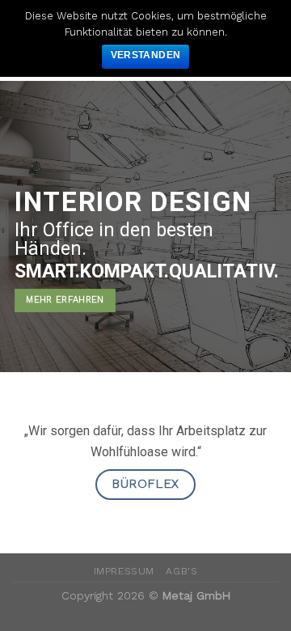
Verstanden (146, 55)
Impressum (124, 571)
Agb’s (181, 571)
